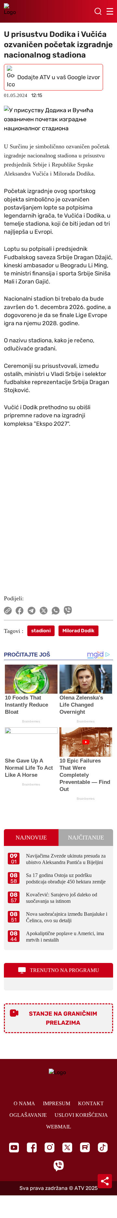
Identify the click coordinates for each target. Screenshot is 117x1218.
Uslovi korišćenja (81, 1115)
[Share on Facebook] (20, 610)
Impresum (56, 1103)
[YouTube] (14, 1147)
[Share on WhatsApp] (56, 610)
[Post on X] (44, 610)
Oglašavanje (28, 1115)
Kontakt (91, 1103)
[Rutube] (85, 1147)
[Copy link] (8, 610)
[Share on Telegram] (32, 610)
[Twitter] (67, 1147)
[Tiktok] (103, 1147)
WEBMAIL (58, 1126)
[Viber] (58, 1165)
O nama (24, 1103)
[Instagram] (50, 1147)
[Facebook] (32, 1147)
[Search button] (97, 11)
